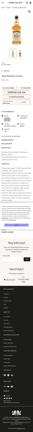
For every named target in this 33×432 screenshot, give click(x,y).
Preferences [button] (13, 220)
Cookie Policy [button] (5, 218)
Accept (16, 225)
